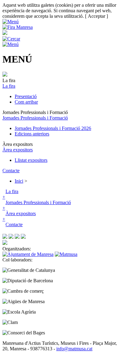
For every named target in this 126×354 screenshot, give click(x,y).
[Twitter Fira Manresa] (11, 237)
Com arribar (26, 102)
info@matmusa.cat (74, 348)
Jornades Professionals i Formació (35, 117)
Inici (19, 181)
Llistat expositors (31, 160)
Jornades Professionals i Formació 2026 (53, 128)
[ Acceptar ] (96, 16)
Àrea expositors (17, 149)
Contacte (11, 170)
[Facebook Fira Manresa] (4, 237)
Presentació (26, 96)
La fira (8, 86)
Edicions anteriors (32, 133)
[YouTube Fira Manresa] (23, 237)
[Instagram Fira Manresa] (17, 237)
